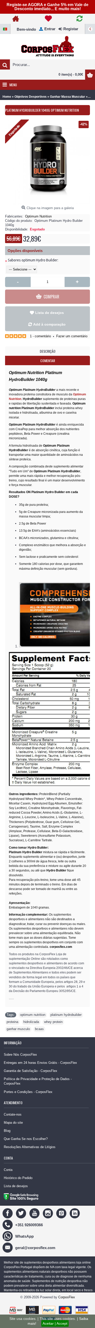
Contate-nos (13, 1114)
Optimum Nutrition (38, 216)
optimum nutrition (32, 1015)
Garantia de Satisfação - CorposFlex (30, 1071)
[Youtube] (35, 1213)
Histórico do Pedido (18, 1178)
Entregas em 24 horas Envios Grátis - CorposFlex (40, 1063)
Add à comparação (49, 324)
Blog (7, 1131)
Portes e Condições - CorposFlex (28, 1092)
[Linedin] (75, 1213)
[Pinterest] (62, 1213)
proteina (12, 1022)
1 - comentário (40, 336)
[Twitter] (21, 1213)
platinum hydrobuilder (66, 1015)
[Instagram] (48, 1213)
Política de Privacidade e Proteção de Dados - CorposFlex (38, 1081)
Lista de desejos (49, 313)
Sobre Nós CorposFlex (20, 1054)
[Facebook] (8, 1213)
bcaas (39, 1029)
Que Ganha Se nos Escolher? (26, 1139)
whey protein (53, 1022)
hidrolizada (31, 1022)
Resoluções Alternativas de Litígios (29, 1147)
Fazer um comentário (71, 336)
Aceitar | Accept (55, 1323)
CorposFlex (66, 1297)
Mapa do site (13, 1122)
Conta (8, 1170)
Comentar (47, 360)
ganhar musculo (18, 1029)
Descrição (47, 351)
